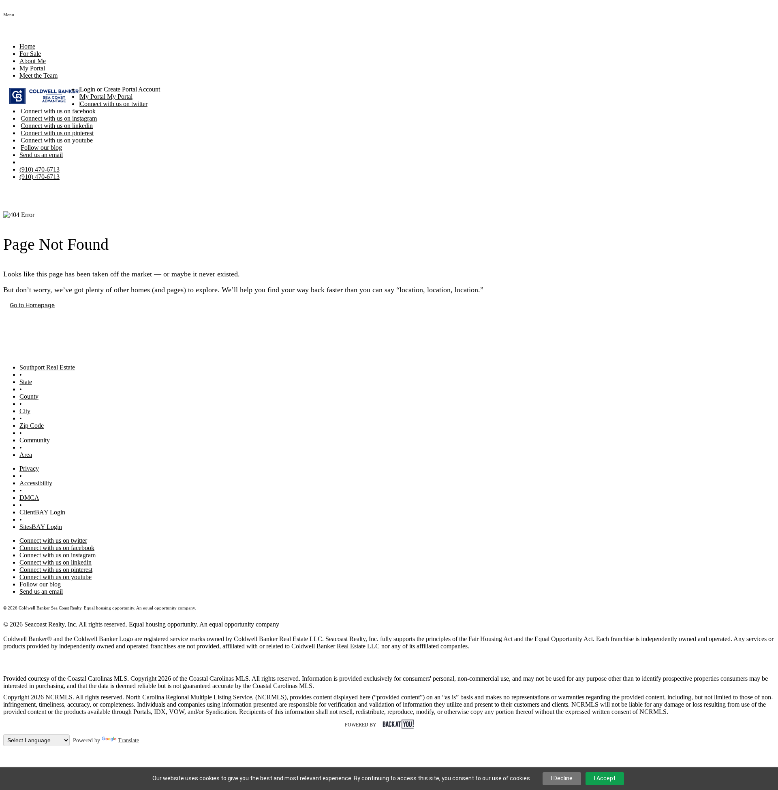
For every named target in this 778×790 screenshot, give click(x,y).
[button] (8, 14)
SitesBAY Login (40, 526)
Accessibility (35, 483)
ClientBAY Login (42, 512)
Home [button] (27, 46)
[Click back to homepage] (41, 96)
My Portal (119, 96)
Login (87, 89)
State (25, 381)
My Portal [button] (32, 68)
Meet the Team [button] (38, 75)
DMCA (29, 497)
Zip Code (31, 425)
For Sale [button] (30, 53)
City (24, 411)
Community (34, 440)
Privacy (29, 468)
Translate (128, 740)
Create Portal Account (132, 89)
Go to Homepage (32, 305)
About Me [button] (32, 60)
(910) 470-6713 (39, 169)
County (28, 396)
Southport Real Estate (47, 367)
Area (25, 454)
